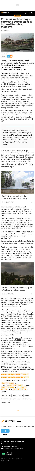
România (27, 395)
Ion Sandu (12, 399)
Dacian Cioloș (5, 399)
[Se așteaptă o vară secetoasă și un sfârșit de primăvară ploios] (17, 273)
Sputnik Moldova (8, 383)
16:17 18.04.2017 (5, 30)
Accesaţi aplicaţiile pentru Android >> (15, 377)
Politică (3, 426)
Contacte (3, 444)
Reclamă (9, 444)
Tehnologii (4, 395)
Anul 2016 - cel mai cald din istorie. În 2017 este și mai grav (15, 197)
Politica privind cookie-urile (9, 449)
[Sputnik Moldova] (5, 13)
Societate (11, 426)
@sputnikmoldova (15, 385)
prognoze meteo (6, 402)
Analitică (21, 395)
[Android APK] (6, 454)
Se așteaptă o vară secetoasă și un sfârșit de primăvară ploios (17, 288)
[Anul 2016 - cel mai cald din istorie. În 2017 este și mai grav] (17, 182)
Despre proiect (5, 441)
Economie (19, 426)
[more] (32, 202)
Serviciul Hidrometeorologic (24, 399)
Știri (10, 395)
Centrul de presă (15, 441)
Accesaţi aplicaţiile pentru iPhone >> (14, 374)
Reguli (22, 441)
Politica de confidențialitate (9, 446)
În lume (15, 395)
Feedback (20, 449)
